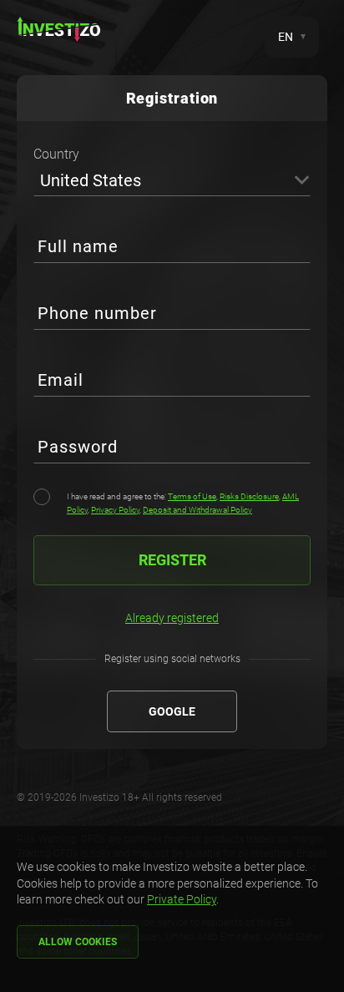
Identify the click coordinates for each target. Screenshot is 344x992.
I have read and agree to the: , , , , (183, 503)
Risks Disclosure (249, 496)
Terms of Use (192, 496)
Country (56, 154)
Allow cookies (77, 942)
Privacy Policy (115, 509)
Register (172, 560)
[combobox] (172, 179)
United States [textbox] (90, 180)
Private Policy (181, 899)
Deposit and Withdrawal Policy (197, 509)
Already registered (172, 618)
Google (172, 711)
